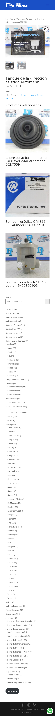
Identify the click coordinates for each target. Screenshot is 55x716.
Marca (13, 19)
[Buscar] (47, 301)
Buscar (8, 297)
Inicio (7, 19)
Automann (21, 19)
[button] (45, 29)
